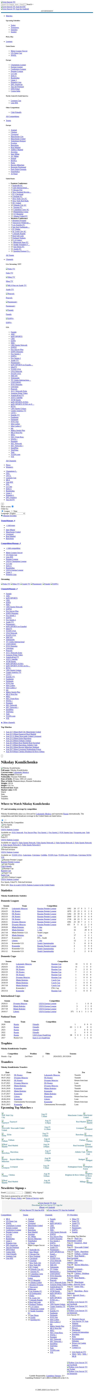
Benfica (14, 161)
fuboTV (14, 367)
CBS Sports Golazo (18, 409)
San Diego (34, 1315)
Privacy (75, 1328)
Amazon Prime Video (19, 393)
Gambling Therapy (53, 1376)
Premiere (14, 441)
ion (12, 428)
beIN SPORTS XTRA (19, 402)
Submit (28, 1193)
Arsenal (14, 130)
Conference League (18, 69)
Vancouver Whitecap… (21, 223)
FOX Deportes (16, 384)
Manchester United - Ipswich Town (76, 1283)
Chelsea (14, 132)
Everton (14, 143)
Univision (14, 387)
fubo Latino (15, 424)
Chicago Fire (17, 190)
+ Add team (10, 525)
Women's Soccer (78, 1319)
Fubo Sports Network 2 (45, 843)
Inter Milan (15, 154)
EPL (7, 484)
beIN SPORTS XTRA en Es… (18, 666)
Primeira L (10, 495)
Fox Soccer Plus (17, 349)
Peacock (14, 389)
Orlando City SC (19, 205)
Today (13, 25)
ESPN (13, 341)
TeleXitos (14, 450)
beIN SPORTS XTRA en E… (22, 404)
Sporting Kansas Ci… (21, 251)
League (7, 511)
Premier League (17, 71)
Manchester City (17, 137)
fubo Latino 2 (16, 426)
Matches (9, 16)
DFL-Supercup (17, 84)
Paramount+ (15, 363)
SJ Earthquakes (35, 1293)
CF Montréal (18, 214)
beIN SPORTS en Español (16, 626)
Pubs (74, 1337)
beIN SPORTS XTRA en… (56, 1299)
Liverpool (14, 134)
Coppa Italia (15, 91)
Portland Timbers (19, 238)
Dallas (31, 1296)
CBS (13, 339)
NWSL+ (14, 439)
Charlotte (32, 1261)
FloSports (14, 419)
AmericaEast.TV (17, 395)
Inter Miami (33, 1252)
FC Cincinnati (17, 194)
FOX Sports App (66, 832)
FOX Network (17, 832)
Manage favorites (10, 516)
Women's (9, 467)
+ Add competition (13, 548)
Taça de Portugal (17, 87)
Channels (9, 259)
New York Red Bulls (20, 201)
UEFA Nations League (10, 830)
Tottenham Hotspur (18, 141)
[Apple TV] (25, 584)
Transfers (4, 799)
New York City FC (19, 199)
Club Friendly (16, 112)
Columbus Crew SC (21, 210)
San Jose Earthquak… (20, 227)
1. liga (39, 927)
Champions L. (11, 471)
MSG (13, 435)
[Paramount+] (36, 584)
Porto (13, 163)
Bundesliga (15, 78)
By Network (6, 823)
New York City (35, 1263)
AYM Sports (16, 400)
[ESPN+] (55, 584)
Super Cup (5, 875)
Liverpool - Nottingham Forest (75, 1270)
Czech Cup (55, 980)
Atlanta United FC (20, 216)
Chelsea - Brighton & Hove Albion (78, 1274)
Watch (3, 792)
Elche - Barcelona (81, 1252)
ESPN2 (14, 347)
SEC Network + (17, 446)
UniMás (44, 855)
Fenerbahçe (15, 172)
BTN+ (13, 406)
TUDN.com (15, 454)
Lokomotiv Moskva (21, 772)
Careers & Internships (80, 1332)
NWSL (13, 55)
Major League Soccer (19, 51)
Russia (65, 814)
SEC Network (16, 444)
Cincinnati (33, 1258)
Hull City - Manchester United (75, 1239)
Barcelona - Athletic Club (75, 1261)
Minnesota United (37, 1309)
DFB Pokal (15, 89)
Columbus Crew (36, 1274)
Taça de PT (10, 500)
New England (34, 1256)
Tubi (12, 452)
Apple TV (15, 360)
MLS (8, 480)
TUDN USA (16, 369)
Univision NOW (84, 855)
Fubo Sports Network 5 (12, 845)
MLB (74, 1356)
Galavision (27, 855)
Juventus (14, 152)
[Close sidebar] (2, 756)
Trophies (4, 796)
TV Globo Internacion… (55, 1270)
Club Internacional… (20, 188)
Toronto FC (17, 207)
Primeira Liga (16, 82)
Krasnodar (16, 946)
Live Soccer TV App (80, 1321)
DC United (16, 203)
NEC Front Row (17, 437)
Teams (8, 121)
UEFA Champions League (16, 561)
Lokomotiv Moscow (20, 909)
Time (15, 511)
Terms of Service (32, 1198)
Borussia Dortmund (18, 167)
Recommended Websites (78, 1340)
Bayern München (17, 165)
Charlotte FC (17, 196)
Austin (32, 1317)
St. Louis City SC (19, 231)
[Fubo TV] (5, 584)
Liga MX (14, 103)
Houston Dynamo (19, 220)
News (8, 465)
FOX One (15, 422)
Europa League (17, 67)
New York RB (35, 1265)
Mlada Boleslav (18, 927)
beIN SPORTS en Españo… (22, 365)
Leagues (9, 41)
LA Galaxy (17, 240)
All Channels (11, 461)
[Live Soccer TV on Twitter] (78, 1308)
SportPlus (14, 448)
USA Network (16, 371)
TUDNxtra (73, 855)
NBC (13, 343)
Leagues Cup (16, 101)
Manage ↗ (10, 521)
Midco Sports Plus (18, 430)
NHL (84, 1354)
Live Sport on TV (79, 1352)
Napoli (13, 158)
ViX (12, 457)
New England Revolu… (21, 192)
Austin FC (17, 249)
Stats (3, 794)
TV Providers (72, 1215)
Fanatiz (13, 332)
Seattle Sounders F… (21, 245)
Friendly (36, 1024)
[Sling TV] (15, 584)
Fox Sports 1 (16, 354)
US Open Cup (16, 53)
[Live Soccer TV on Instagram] (78, 1313)
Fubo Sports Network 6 (31, 845)
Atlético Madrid (17, 150)
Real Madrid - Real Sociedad (76, 1257)
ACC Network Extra (19, 391)
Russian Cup (6, 871)
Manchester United (18, 139)
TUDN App (52, 855)
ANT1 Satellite (17, 398)
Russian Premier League (10, 862)
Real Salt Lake (18, 236)
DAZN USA (16, 374)
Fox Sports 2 (16, 358)
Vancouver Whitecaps (33, 1288)
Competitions (6, 543)
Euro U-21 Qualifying (41, 1038)
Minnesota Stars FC (21, 242)
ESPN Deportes (17, 352)
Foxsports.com (79, 832)
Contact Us (76, 1347)
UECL (8, 476)
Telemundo (15, 378)
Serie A (14, 76)
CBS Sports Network (19, 345)
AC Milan (15, 156)
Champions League (18, 65)
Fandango (14, 417)
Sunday (14, 32)
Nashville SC (17, 186)
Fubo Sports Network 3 (65, 843)
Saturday (14, 30)
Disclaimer (76, 1330)
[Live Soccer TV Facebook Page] (78, 1304)
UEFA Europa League (14, 570)
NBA (74, 1354)
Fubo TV (75, 1221)
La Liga (14, 74)
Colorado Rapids (18, 234)
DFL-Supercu (11, 497)
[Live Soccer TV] (8, 2)
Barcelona (15, 145)
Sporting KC (35, 1320)
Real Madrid (15, 147)
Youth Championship (45, 943)
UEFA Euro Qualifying (42, 1035)
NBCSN (14, 376)
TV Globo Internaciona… (21, 380)
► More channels (8, 722)
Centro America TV (18, 411)
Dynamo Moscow (19, 922)
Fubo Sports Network (27, 843)
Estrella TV (15, 415)
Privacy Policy (16, 1198)
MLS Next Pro (16, 433)
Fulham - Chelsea (81, 1254)
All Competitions (12, 116)
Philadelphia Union (20, 212)
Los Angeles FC (18, 225)
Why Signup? (38, 1193)
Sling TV (75, 1219)
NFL (79, 1354)
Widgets (75, 1323)
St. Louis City (34, 1298)
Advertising (76, 1326)
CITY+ (14, 413)
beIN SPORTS (16, 336)
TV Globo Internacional (15, 642)
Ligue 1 (14, 80)
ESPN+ (14, 356)
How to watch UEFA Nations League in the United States (32, 885)
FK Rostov (16, 911)
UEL (8, 473)
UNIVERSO (16, 382)
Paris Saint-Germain (18, 169)
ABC (13, 334)
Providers (75, 1334)
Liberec (15, 941)
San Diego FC (18, 247)
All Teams (10, 255)
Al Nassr (14, 174)
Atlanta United (36, 1283)
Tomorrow (15, 27)
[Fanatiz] (46, 584)
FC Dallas (16, 229)
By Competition (17, 823)
